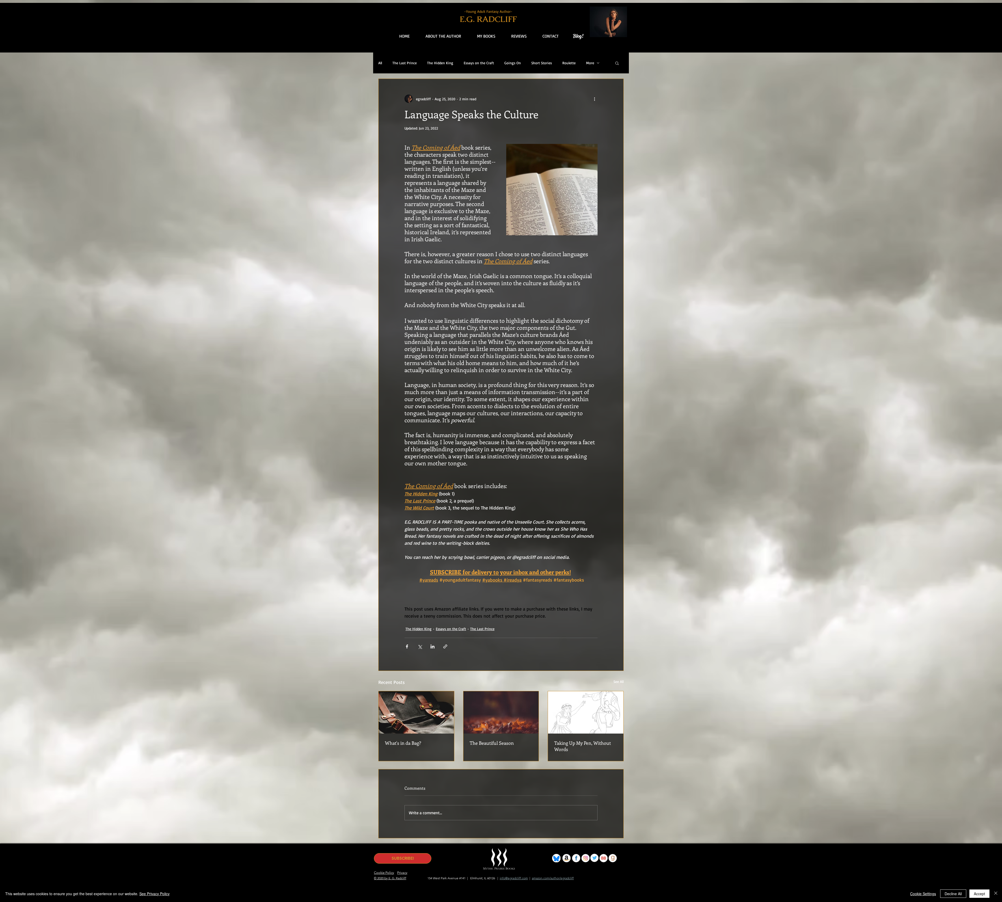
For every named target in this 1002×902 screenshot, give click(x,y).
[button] (513, 36)
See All (618, 681)
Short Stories (541, 63)
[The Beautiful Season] (501, 712)
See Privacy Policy (154, 893)
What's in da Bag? (403, 743)
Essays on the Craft (479, 63)
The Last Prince (404, 63)
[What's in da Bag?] (416, 712)
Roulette (569, 63)
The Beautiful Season (492, 743)
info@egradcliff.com (514, 878)
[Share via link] (445, 646)
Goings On (512, 63)
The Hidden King (440, 63)
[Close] (996, 893)
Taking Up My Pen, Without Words (582, 746)
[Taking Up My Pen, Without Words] (585, 712)
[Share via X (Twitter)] (419, 646)
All (380, 63)
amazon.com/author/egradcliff (553, 878)
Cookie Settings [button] (923, 893)
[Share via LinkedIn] (432, 646)
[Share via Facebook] (406, 646)
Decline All (953, 893)
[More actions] (594, 99)
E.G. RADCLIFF (488, 19)
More (590, 63)
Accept (979, 893)
